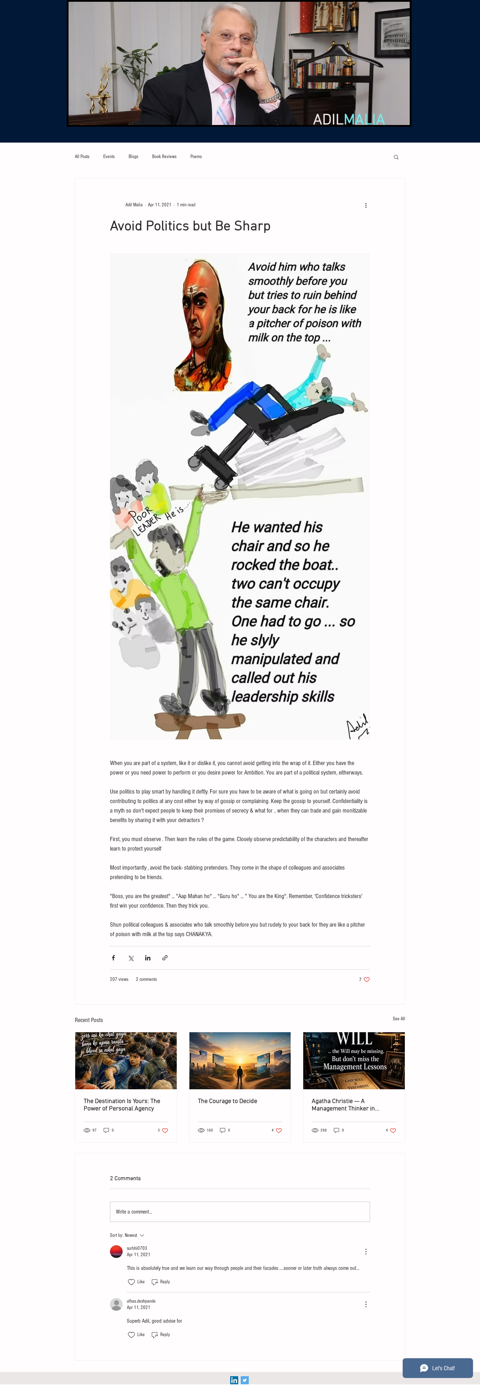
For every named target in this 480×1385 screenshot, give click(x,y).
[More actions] (366, 205)
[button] (396, 156)
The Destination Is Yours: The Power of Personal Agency (122, 1105)
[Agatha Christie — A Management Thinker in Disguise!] (354, 1060)
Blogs (133, 156)
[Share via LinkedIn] (147, 957)
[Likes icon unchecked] (131, 1282)
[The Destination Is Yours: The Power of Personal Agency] (126, 1060)
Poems (196, 156)
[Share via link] (165, 957)
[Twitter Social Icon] (245, 1380)
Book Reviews (164, 156)
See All (399, 1019)
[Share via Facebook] (113, 957)
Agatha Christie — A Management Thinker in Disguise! (343, 1105)
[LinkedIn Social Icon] (234, 1380)
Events (109, 156)
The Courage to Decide (227, 1101)
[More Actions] (366, 1251)
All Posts (82, 156)
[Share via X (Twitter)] (130, 957)
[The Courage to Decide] (240, 1060)
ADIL (349, 120)
